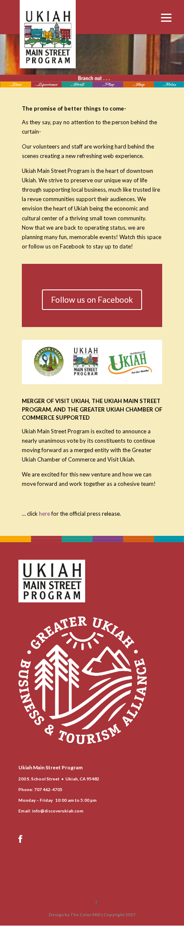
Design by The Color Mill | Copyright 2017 (92, 914)
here (44, 513)
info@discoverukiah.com (57, 810)
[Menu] (166, 17)
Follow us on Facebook (92, 299)
